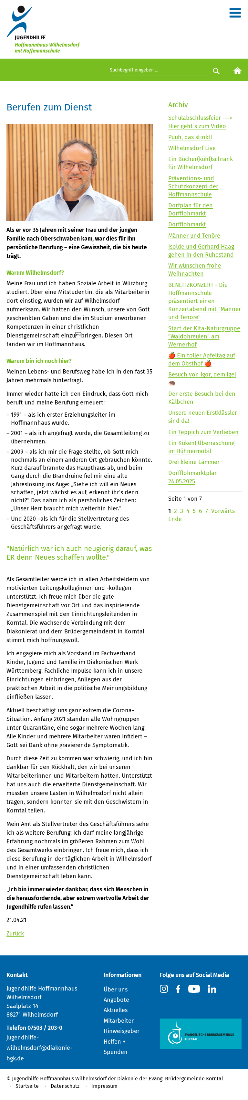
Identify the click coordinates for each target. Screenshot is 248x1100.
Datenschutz (65, 1086)
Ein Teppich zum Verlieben (203, 432)
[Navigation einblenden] (235, 15)
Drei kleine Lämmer (194, 462)
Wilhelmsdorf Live (192, 148)
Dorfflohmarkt (187, 224)
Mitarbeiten (119, 1020)
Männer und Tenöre (194, 235)
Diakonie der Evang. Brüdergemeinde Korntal (170, 1079)
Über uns (116, 989)
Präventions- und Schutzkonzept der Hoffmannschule (193, 186)
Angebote (116, 999)
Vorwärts (223, 511)
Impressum (104, 1086)
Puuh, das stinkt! (190, 137)
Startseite (27, 1086)
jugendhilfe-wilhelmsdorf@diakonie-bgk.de (39, 1048)
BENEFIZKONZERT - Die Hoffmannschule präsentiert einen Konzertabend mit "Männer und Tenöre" (204, 301)
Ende (175, 519)
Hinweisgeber (122, 1031)
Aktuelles (116, 1010)
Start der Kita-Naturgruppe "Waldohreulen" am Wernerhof (204, 336)
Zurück (15, 933)
